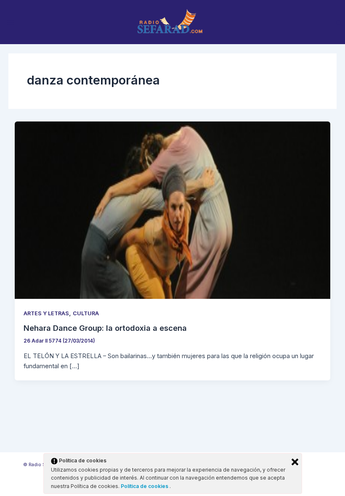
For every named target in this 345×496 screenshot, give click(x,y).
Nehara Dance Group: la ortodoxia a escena (105, 327)
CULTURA (86, 313)
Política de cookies (145, 486)
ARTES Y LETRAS (46, 313)
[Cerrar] (295, 462)
